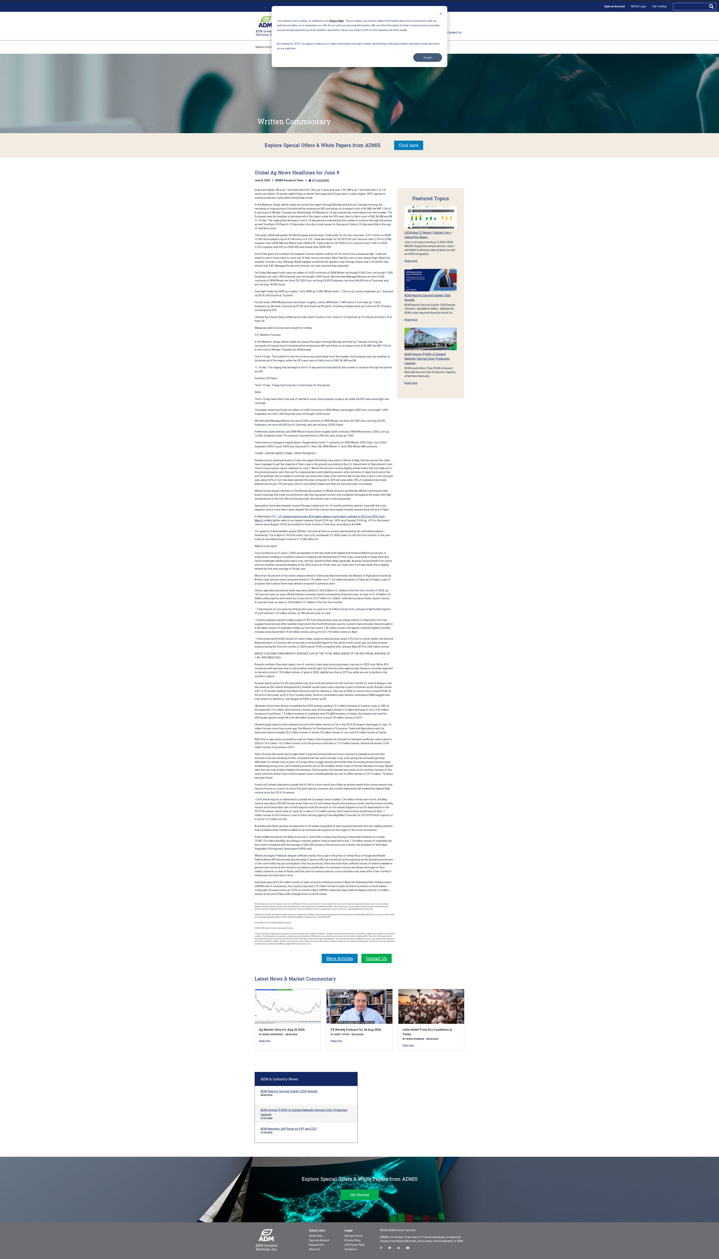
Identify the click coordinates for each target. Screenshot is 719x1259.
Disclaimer (351, 1249)
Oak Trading (659, 6)
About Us (314, 1249)
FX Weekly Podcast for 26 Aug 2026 (356, 1029)
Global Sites (316, 1235)
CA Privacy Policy (355, 1244)
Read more (411, 260)
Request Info (316, 1244)
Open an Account (614, 6)
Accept (427, 57)
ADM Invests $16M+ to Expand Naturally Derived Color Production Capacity (427, 358)
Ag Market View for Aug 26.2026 (282, 1029)
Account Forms (353, 1235)
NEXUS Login (638, 6)
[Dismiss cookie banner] (440, 13)
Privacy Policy (353, 1240)
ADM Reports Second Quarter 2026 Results (289, 1091)
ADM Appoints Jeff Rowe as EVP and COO (288, 1129)
